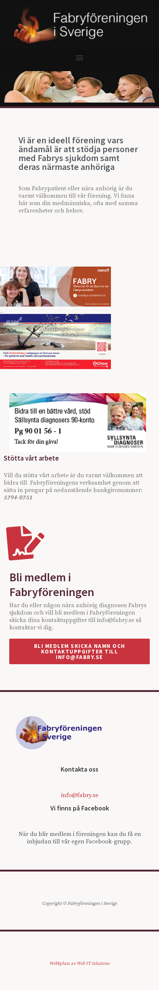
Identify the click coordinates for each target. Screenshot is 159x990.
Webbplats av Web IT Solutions (80, 963)
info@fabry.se (79, 795)
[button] (80, 57)
